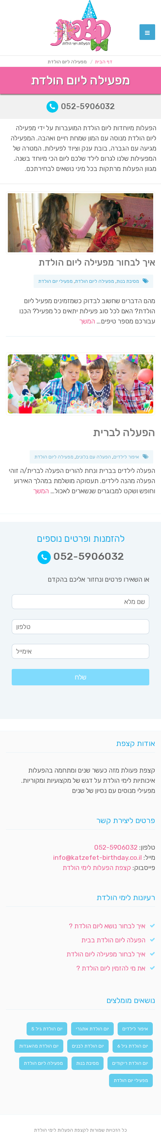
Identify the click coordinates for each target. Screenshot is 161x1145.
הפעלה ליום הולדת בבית (113, 940)
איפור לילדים (126, 457)
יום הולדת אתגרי (92, 1029)
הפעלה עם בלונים (93, 457)
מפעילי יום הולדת (55, 281)
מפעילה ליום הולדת (94, 281)
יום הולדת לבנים (88, 1046)
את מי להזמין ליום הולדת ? (110, 968)
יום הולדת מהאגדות (39, 1046)
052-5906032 (87, 106)
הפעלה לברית (124, 432)
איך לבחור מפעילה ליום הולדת (96, 262)
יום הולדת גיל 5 (47, 1029)
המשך (87, 321)
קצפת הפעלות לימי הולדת (97, 868)
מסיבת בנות (127, 281)
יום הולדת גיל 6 (132, 1046)
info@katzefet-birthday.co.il (97, 857)
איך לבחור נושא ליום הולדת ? (107, 926)
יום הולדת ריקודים (130, 1063)
